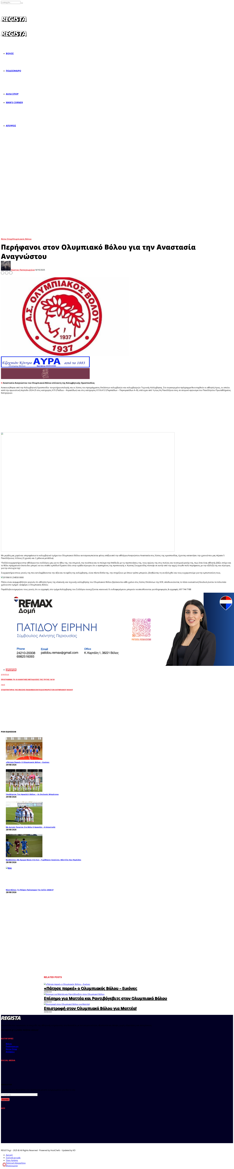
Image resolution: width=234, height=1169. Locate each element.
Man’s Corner (14, 102)
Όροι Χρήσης (12, 1160)
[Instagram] (19, 1068)
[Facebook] (4, 1068)
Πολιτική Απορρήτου (16, 1163)
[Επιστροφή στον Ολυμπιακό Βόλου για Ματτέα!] (67, 1004)
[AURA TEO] (45, 366)
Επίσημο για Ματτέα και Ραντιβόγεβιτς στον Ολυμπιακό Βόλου (105, 998)
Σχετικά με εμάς (13, 1157)
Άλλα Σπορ (12, 93)
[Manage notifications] (4, 1165)
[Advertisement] (46, 413)
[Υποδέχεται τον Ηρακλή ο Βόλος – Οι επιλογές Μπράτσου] (24, 780)
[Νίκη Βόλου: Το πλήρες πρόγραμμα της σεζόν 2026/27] (24, 877)
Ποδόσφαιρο (13, 70)
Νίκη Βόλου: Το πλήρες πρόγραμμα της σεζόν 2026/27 (30, 890)
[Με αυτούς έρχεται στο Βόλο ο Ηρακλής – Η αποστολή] (24, 813)
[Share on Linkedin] (10, 272)
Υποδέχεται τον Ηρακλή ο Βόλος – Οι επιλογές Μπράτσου (32, 794)
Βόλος (10, 53)
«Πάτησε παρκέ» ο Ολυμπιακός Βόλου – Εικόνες (27, 762)
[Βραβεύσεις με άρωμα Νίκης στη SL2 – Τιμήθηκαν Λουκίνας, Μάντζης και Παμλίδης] (24, 845)
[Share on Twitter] (6, 272)
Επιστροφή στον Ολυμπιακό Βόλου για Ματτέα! (90, 1008)
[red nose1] (45, 378)
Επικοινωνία (12, 1165)
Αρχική (9, 1155)
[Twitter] (12, 1068)
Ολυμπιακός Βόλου (21, 239)
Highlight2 (11, 669)
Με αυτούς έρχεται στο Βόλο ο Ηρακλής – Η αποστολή (30, 827)
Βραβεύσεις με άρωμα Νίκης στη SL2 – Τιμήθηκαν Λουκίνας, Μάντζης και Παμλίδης (43, 860)
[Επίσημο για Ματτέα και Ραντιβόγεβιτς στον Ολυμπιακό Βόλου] (74, 994)
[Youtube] (27, 1068)
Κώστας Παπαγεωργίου (23, 270)
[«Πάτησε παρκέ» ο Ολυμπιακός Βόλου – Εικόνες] (24, 748)
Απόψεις (11, 125)
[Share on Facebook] (2, 272)
